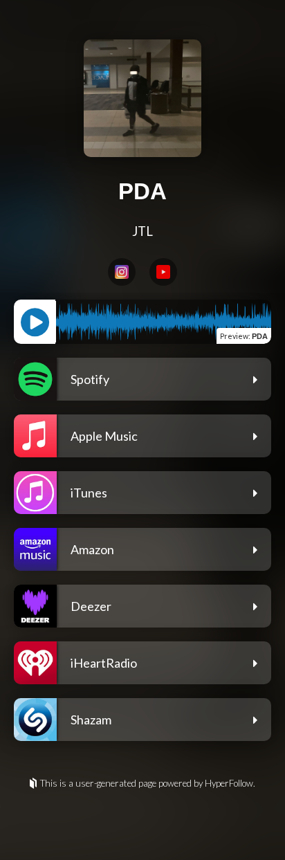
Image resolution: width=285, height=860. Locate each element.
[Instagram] (122, 272)
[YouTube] (163, 272)
